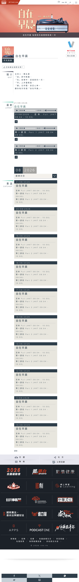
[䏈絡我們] (16, 462)
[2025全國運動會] (13, 471)
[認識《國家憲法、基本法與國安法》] (13, 513)
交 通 (22, 457)
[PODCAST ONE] (39, 528)
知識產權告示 (45, 539)
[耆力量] (39, 513)
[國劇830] (39, 485)
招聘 (24, 539)
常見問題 (60, 539)
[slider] (51, 110)
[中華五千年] (65, 528)
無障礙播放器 (36, 541)
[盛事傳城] (65, 513)
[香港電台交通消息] (16, 457)
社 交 (61, 457)
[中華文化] (65, 499)
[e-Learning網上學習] (65, 485)
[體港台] (39, 471)
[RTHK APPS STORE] (13, 528)
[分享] (55, 457)
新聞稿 (14, 539)
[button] (17, 110)
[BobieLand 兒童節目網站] (13, 485)
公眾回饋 (61, 462)
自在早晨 (20, 106)
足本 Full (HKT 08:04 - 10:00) (33, 191)
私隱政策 (21, 541)
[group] (45, 110)
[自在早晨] (16, 122)
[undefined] (58, 2)
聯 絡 (22, 462)
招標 (32, 539)
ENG (63, 2)
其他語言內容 (53, 541)
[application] (35, 110)
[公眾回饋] (54, 462)
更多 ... (16, 451)
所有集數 (8, 60)
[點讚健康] (65, 471)
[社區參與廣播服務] (39, 499)
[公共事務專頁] (13, 499)
